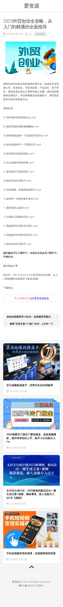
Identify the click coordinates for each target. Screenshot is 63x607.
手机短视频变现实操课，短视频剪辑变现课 (31, 553)
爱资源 (31, 6)
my (30, 34)
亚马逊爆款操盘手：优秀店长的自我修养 (29, 385)
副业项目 (40, 34)
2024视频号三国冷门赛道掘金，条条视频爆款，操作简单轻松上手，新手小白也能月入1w (31, 438)
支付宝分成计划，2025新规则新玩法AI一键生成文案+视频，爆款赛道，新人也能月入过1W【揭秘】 (31, 494)
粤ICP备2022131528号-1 (31, 585)
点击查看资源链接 (39, 298)
